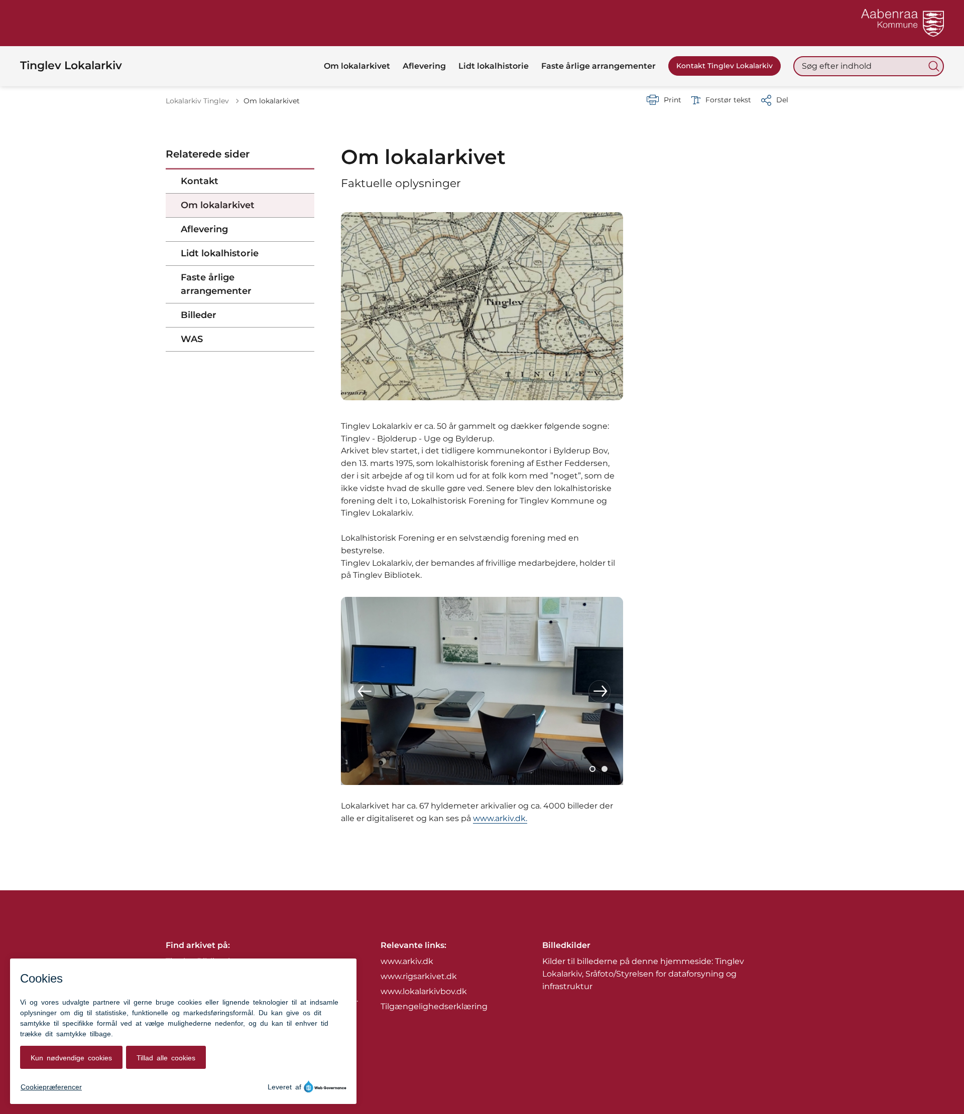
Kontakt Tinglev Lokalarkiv (724, 65)
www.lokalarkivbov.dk (424, 991)
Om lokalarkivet (218, 205)
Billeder (198, 315)
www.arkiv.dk (407, 961)
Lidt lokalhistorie (220, 253)
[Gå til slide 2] (604, 769)
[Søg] (934, 66)
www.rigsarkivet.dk (419, 976)
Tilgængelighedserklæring (434, 1006)
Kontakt (199, 181)
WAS (192, 339)
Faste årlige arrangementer (216, 284)
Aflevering (204, 229)
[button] (364, 691)
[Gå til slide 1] (592, 769)
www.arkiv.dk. (500, 818)
